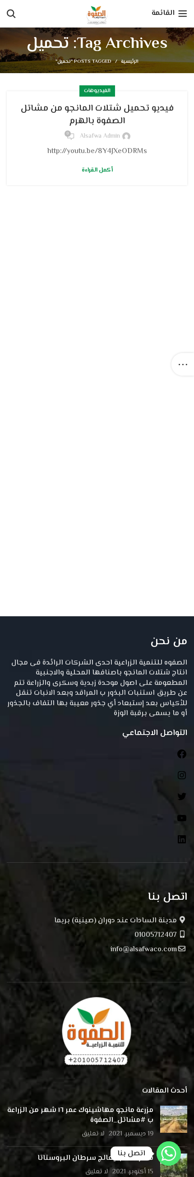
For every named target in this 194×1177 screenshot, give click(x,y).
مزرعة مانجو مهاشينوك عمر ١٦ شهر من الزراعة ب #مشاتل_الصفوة (80, 1115)
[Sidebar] (182, 364)
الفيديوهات (97, 91)
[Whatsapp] (169, 1153)
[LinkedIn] (181, 843)
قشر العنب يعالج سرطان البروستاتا (95, 1158)
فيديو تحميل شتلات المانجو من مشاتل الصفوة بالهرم (97, 115)
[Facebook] (181, 757)
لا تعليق (93, 1134)
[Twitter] (181, 800)
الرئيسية (130, 61)
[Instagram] (181, 779)
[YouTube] (181, 822)
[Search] (11, 14)
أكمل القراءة (97, 170)
